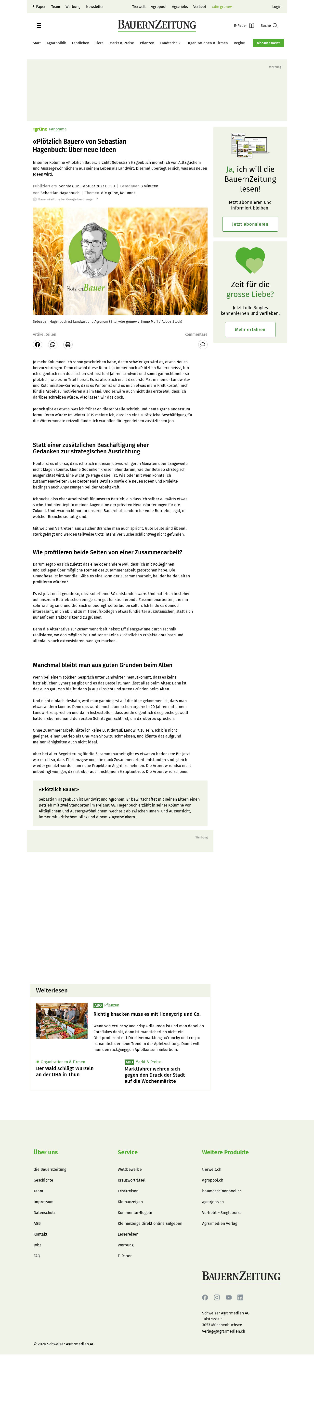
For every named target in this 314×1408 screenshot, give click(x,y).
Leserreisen (128, 1191)
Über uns (46, 1152)
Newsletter (95, 6)
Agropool (158, 6)
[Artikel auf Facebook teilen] (37, 344)
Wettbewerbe (130, 1169)
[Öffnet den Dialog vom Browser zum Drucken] (68, 344)
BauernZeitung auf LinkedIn (240, 1297)
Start (37, 43)
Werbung (72, 6)
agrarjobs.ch (213, 1201)
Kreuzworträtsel (131, 1180)
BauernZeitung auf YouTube (229, 1297)
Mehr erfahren (250, 329)
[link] (148, 1014)
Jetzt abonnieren (250, 224)
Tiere (99, 43)
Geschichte (43, 1180)
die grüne (109, 193)
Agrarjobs (180, 6)
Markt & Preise (121, 43)
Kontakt (40, 1234)
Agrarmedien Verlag (219, 1223)
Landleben (80, 43)
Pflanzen (147, 43)
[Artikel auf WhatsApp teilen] (52, 344)
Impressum (43, 1201)
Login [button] (276, 6)
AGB (37, 1223)
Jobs (37, 1245)
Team (55, 6)
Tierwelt (138, 6)
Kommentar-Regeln (135, 1212)
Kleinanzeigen (130, 1201)
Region (239, 43)
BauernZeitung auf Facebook (205, 1297)
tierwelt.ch (211, 1169)
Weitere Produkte (225, 1152)
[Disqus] (120, 917)
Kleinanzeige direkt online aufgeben (150, 1223)
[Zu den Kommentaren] (203, 344)
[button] (39, 25)
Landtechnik (170, 43)
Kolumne (128, 193)
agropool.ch (212, 1180)
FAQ (37, 1256)
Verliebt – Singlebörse (222, 1212)
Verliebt (199, 6)
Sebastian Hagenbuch (59, 193)
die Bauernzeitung (50, 1169)
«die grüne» (222, 6)
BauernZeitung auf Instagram (217, 1297)
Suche (266, 25)
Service (128, 1152)
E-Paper (39, 6)
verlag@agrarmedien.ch (223, 1331)
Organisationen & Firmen (207, 43)
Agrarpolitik (56, 43)
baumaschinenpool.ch (222, 1191)
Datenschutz (44, 1212)
